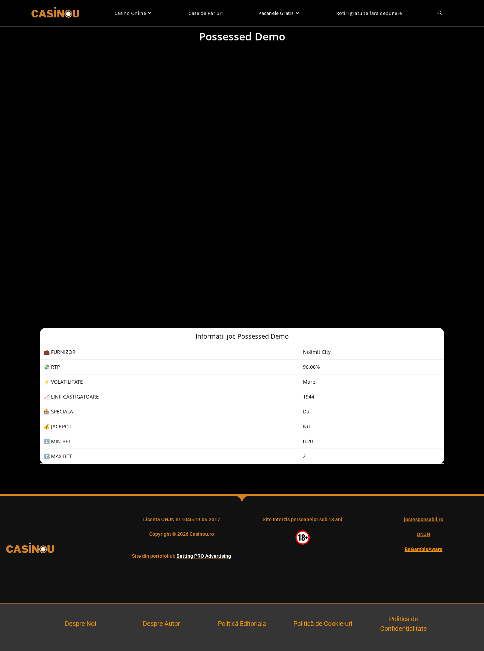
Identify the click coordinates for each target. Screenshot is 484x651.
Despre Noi (80, 623)
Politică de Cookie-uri (322, 623)
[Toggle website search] (440, 13)
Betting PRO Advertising (203, 556)
